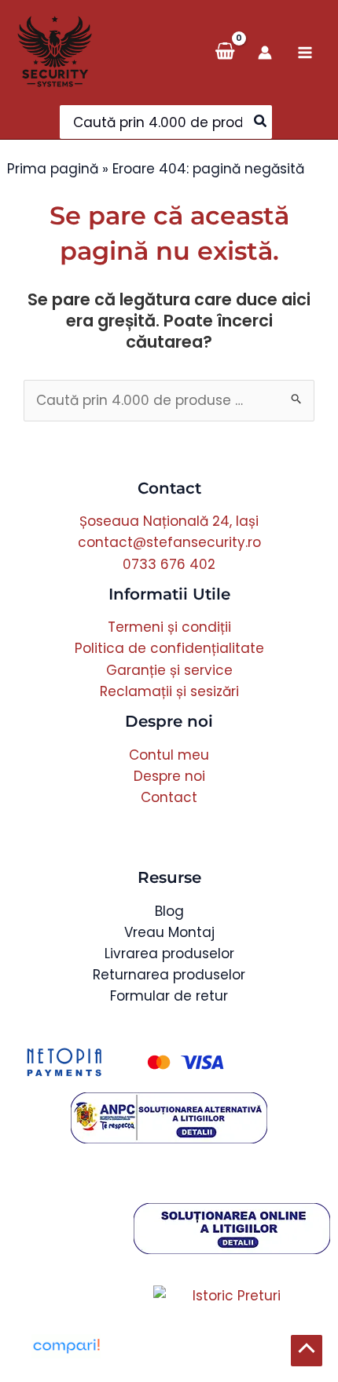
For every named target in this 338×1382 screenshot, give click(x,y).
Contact (169, 797)
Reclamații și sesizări (169, 691)
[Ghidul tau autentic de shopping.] (66, 1345)
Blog (169, 911)
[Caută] (261, 122)
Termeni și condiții (169, 627)
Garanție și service (169, 670)
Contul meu (169, 755)
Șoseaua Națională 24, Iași (169, 521)
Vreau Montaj (169, 932)
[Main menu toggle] (305, 52)
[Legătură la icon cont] (265, 53)
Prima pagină (52, 168)
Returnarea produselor (169, 974)
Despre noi (169, 776)
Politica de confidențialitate (169, 648)
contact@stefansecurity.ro (169, 542)
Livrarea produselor (169, 953)
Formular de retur (169, 995)
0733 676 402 (169, 564)
